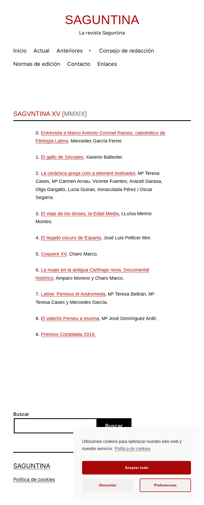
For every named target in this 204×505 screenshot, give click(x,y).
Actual (41, 51)
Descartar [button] (107, 485)
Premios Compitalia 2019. (68, 334)
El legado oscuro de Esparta (71, 237)
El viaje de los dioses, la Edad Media (80, 213)
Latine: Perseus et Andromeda (73, 294)
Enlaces (107, 64)
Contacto (78, 64)
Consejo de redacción (126, 51)
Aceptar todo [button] (136, 467)
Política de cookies (132, 448)
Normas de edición (36, 64)
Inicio (20, 51)
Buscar (21, 414)
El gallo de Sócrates (62, 157)
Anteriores (70, 51)
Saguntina (102, 20)
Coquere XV (53, 254)
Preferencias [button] (165, 485)
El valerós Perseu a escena (70, 318)
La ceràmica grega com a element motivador (88, 173)
